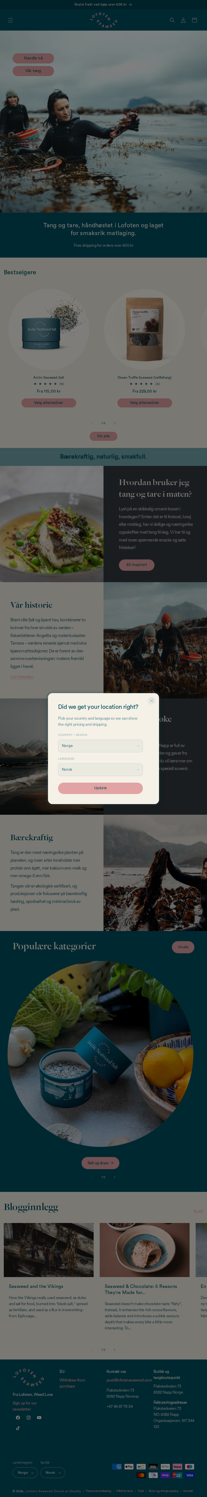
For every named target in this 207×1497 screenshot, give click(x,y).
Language (66, 758)
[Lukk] (151, 701)
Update (100, 788)
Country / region (72, 735)
